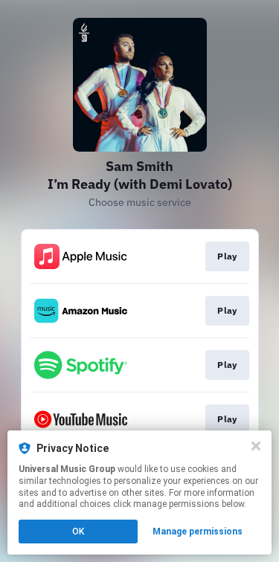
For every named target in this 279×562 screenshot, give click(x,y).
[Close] (256, 446)
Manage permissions (198, 531)
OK (78, 531)
